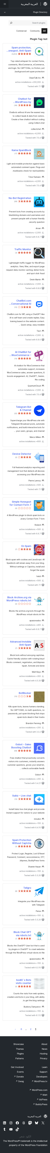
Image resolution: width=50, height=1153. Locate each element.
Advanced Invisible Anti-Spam (20, 643)
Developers (41, 1076)
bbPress (42, 1099)
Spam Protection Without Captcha (21, 842)
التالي (15, 1029)
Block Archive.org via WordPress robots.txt (18, 599)
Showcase (18, 1044)
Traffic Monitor (22, 249)
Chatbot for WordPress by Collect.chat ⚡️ (22, 100)
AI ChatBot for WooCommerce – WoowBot (21, 354)
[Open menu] (4, 4)
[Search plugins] (11, 23)
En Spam (26, 546)
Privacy (43, 1058)
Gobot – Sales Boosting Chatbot (21, 746)
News (44, 1049)
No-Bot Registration (20, 198)
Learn (44, 1067)
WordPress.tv (39, 1081)
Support (43, 1071)
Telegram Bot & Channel (23, 408)
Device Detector (21, 453)
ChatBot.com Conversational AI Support (21, 302)
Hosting (43, 1053)
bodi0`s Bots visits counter (23, 981)
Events (20, 1071)
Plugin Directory (40, 12)
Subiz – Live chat (21, 795)
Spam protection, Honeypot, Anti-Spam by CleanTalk (19, 49)
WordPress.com (38, 1090)
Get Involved (17, 1067)
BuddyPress (40, 1104)
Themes (20, 1049)
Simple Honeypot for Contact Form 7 (20, 503)
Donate (19, 1076)
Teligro (27, 887)
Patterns (19, 1058)
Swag (20, 1081)
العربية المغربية (34, 1116)
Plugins (20, 1053)
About (44, 1044)
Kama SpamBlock (21, 150)
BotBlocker (25, 693)
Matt (43, 1094)
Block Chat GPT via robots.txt (22, 934)
